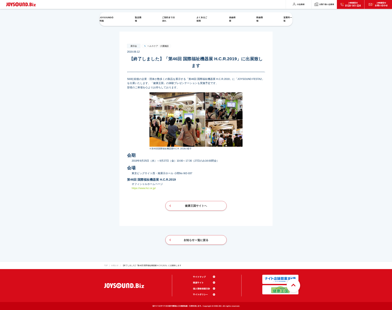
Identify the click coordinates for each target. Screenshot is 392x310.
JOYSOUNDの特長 (106, 19)
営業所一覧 (287, 19)
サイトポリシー (200, 294)
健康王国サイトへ (196, 205)
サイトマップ (199, 276)
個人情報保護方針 (201, 288)
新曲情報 (259, 19)
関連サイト (198, 282)
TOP (106, 265)
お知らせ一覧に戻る (196, 240)
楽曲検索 (232, 19)
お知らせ (115, 265)
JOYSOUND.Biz (21, 4)
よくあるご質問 (201, 19)
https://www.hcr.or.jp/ (144, 188)
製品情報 (138, 19)
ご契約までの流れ (168, 19)
